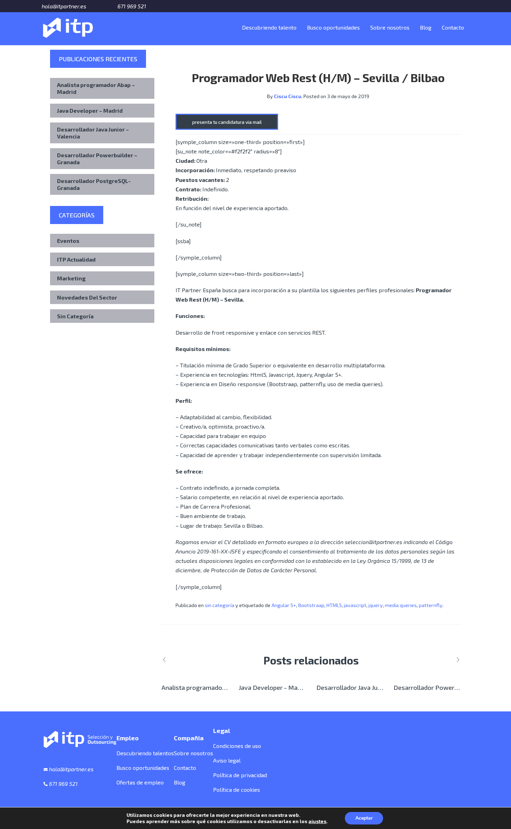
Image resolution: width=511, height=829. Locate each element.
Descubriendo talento (269, 27)
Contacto (453, 27)
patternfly (431, 605)
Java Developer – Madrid (90, 110)
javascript (355, 605)
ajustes (317, 821)
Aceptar (364, 818)
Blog (425, 27)
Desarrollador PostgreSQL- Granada (94, 184)
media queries (401, 605)
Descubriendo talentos (145, 753)
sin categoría (219, 605)
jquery (375, 605)
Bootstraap (311, 605)
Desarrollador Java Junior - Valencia (367, 687)
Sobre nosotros (389, 27)
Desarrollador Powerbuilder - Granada (448, 687)
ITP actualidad (76, 259)
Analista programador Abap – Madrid (96, 88)
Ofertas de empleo (140, 782)
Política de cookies (236, 789)
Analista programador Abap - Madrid (214, 687)
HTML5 (334, 605)
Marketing (71, 278)
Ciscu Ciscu (287, 96)
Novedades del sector (87, 297)
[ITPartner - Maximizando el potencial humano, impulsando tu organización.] (68, 26)
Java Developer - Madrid (273, 687)
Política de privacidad (240, 775)
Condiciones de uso (237, 745)
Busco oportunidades (333, 27)
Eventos (68, 240)
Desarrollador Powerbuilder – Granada (97, 158)
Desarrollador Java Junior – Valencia (93, 133)
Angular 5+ (283, 605)
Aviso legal (227, 760)
